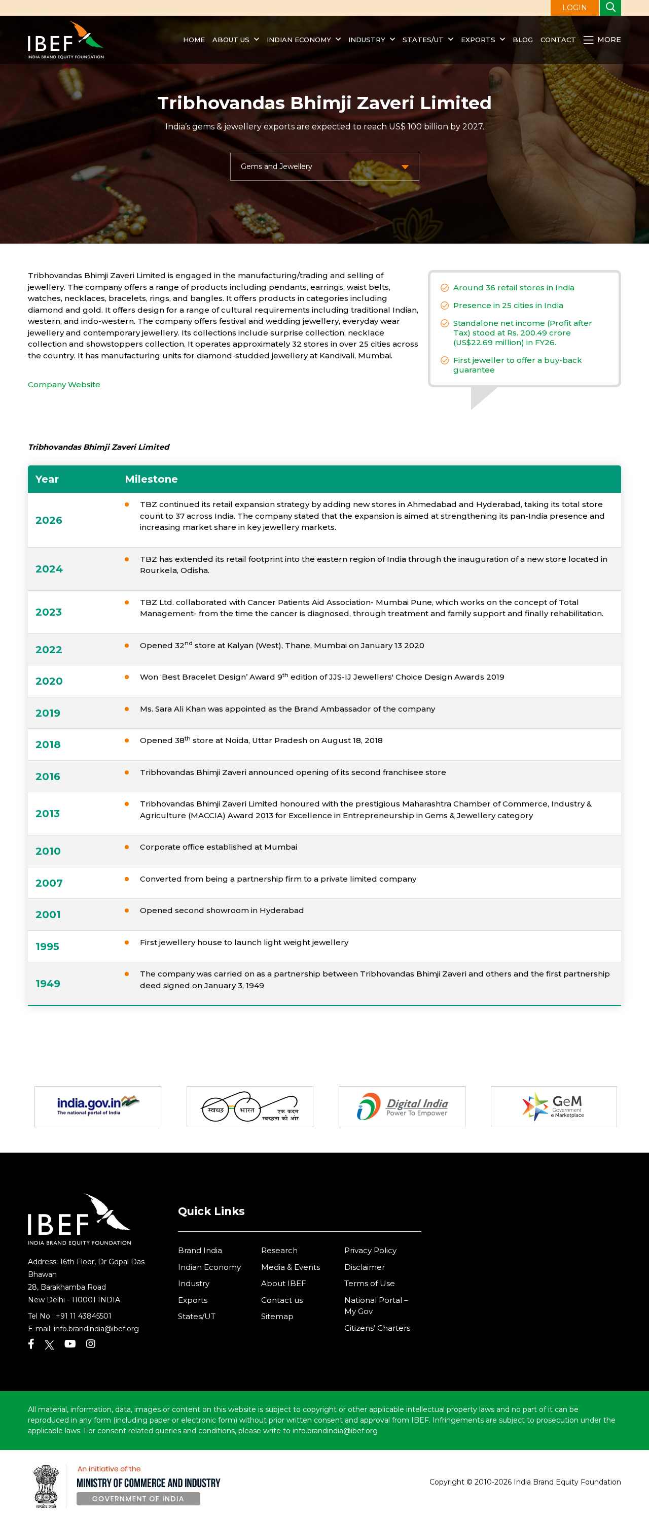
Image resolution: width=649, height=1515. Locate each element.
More (608, 39)
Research (279, 1250)
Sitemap (277, 1316)
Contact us (282, 1300)
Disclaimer (364, 1267)
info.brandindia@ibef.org (96, 1328)
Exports (478, 40)
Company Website (64, 384)
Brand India (200, 1250)
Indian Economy (299, 40)
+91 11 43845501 (84, 1316)
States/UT (423, 40)
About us (230, 40)
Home (194, 40)
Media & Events (290, 1267)
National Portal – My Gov (376, 1306)
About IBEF (283, 1283)
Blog (523, 40)
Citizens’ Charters (377, 1328)
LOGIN (574, 7)
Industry (367, 40)
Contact (558, 40)
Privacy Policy (370, 1250)
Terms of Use (369, 1283)
